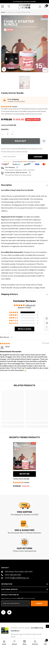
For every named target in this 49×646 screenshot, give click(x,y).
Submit (39, 603)
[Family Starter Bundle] (24, 456)
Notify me (24, 474)
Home (3, 12)
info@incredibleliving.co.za (19, 578)
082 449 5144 (15, 575)
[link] (44, 141)
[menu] (2, 6)
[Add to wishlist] (15, 444)
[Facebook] (3, 612)
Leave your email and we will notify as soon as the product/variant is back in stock (21, 150)
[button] (6, 107)
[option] (24, 43)
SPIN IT (24, 369)
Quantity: (5, 129)
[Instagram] (9, 612)
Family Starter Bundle (21, 479)
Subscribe (38, 157)
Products (11, 12)
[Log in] (40, 6)
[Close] (47, 626)
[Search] (9, 6)
